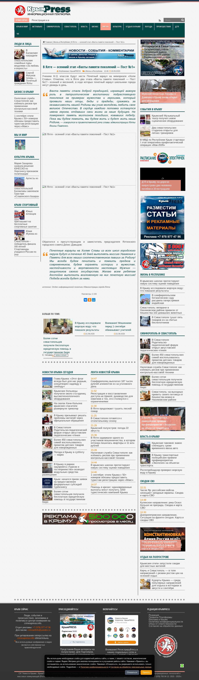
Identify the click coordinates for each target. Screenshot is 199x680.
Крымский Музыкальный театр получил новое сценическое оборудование (167, 118)
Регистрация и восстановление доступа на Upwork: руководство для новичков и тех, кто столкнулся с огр (89, 20)
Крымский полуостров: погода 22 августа (109, 429)
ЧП (18, 33)
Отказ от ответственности (162, 624)
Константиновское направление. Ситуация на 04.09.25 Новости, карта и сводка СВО (160, 545)
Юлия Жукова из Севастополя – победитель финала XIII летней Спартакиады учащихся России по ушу (25, 243)
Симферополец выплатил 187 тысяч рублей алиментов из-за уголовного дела (112, 384)
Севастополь (70, 26)
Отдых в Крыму (133, 26)
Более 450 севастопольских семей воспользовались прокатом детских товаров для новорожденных (70, 443)
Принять (146, 672)
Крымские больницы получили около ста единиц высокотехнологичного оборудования (70, 395)
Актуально (37, 26)
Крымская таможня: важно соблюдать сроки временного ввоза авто (167, 446)
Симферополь (53, 26)
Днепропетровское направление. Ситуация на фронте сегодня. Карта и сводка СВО (162, 518)
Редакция (154, 615)
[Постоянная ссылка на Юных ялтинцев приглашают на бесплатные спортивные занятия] (19, 219)
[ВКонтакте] (85, 300)
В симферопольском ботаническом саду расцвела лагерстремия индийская (165, 299)
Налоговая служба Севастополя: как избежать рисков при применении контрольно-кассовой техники (111, 455)
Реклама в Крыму (158, 619)
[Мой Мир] (93, 300)
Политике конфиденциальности (94, 667)
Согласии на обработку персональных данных (131, 667)
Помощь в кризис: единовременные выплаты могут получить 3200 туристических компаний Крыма (111, 490)
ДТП (177, 26)
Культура (117, 26)
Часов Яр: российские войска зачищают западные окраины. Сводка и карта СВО (161, 493)
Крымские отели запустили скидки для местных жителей (160, 564)
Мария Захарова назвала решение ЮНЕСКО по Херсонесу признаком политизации (26, 168)
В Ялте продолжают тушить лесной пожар (111, 410)
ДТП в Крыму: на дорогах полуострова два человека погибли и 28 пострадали (156, 185)
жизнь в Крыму (61, 355)
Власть (84, 26)
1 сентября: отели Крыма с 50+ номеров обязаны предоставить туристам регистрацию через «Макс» (112, 477)
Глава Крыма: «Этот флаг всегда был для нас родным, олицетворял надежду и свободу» (70, 382)
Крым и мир (22, 26)
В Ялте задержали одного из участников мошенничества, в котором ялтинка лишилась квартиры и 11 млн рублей (113, 441)
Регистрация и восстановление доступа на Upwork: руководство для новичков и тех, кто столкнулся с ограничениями (112, 397)
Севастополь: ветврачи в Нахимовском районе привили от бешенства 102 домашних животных (161, 310)
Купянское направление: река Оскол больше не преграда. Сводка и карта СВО (161, 505)
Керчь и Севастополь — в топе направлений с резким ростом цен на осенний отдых (161, 573)
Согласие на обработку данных (166, 626)
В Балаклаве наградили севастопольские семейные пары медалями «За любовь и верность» (26, 59)
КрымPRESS (75, 71)
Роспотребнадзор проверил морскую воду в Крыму (161, 471)
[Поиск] (182, 20)
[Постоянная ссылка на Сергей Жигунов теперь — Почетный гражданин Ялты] (19, 81)
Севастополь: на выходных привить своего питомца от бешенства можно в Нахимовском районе (167, 395)
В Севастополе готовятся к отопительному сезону (106, 419)
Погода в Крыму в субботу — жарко (69, 453)
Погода (148, 26)
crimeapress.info (25, 638)
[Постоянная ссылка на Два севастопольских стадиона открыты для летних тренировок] (145, 136)
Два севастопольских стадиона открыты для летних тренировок (165, 130)
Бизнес (95, 26)
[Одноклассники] (89, 300)
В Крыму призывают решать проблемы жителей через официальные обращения (70, 418)
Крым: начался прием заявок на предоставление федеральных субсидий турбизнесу (70, 483)
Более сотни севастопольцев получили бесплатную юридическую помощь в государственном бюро (57, 345)
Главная (48, 42)
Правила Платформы (160, 617)
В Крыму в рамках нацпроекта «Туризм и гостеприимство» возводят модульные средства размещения (63, 469)
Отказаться (132, 672)
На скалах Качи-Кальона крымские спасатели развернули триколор (68, 406)
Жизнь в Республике (61, 42)
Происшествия (163, 26)
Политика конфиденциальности (166, 621)
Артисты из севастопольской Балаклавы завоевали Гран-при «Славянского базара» (26, 187)
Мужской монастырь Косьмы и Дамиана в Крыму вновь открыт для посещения (160, 97)
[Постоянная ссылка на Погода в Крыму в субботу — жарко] (47, 460)
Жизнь (105, 26)
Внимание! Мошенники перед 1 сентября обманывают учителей (118, 326)
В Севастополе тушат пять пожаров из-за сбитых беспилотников (167, 320)
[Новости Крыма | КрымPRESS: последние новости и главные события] (42, 15)
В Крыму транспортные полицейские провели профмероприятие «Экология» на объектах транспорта (159, 423)
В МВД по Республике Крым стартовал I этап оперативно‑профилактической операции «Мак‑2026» (162, 142)
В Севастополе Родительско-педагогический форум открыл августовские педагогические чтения (70, 431)
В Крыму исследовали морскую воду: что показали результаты (88, 326)
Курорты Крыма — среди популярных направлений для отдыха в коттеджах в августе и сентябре (166, 584)
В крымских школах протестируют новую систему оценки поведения (110, 466)
